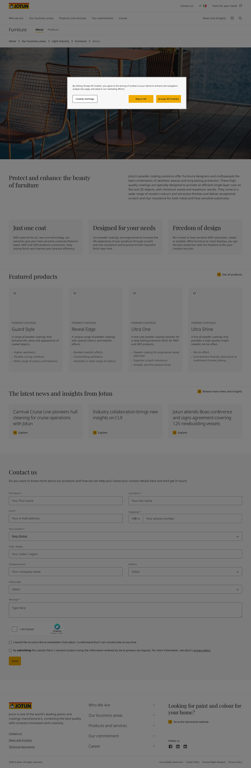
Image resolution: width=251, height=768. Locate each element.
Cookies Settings (85, 98)
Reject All (141, 98)
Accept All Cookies (168, 98)
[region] (127, 93)
